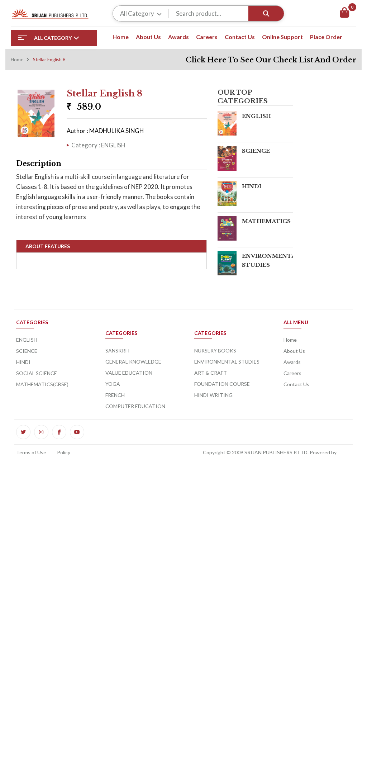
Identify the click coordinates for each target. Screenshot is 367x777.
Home (17, 59)
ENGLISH (256, 116)
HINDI (251, 186)
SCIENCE (256, 150)
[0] (344, 13)
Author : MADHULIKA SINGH (105, 130)
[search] (266, 13)
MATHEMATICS (266, 221)
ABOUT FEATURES (47, 246)
